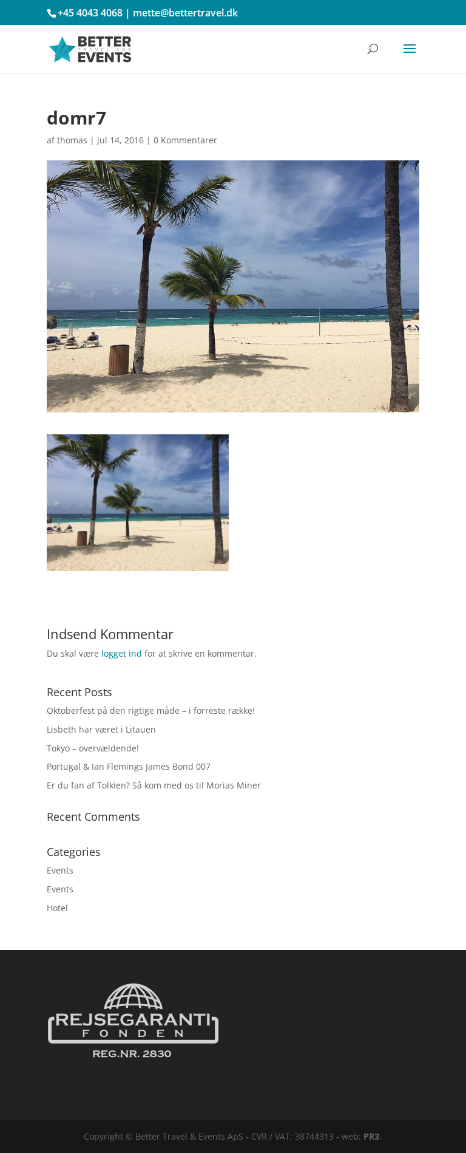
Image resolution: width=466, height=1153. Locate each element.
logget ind (121, 653)
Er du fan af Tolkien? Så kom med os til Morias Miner (154, 785)
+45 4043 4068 (90, 12)
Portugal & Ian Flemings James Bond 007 (129, 766)
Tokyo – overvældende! (93, 748)
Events (60, 870)
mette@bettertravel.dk (185, 12)
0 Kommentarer (185, 140)
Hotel (57, 908)
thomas (72, 140)
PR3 (371, 1136)
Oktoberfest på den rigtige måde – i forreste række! (151, 710)
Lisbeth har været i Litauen (101, 729)
